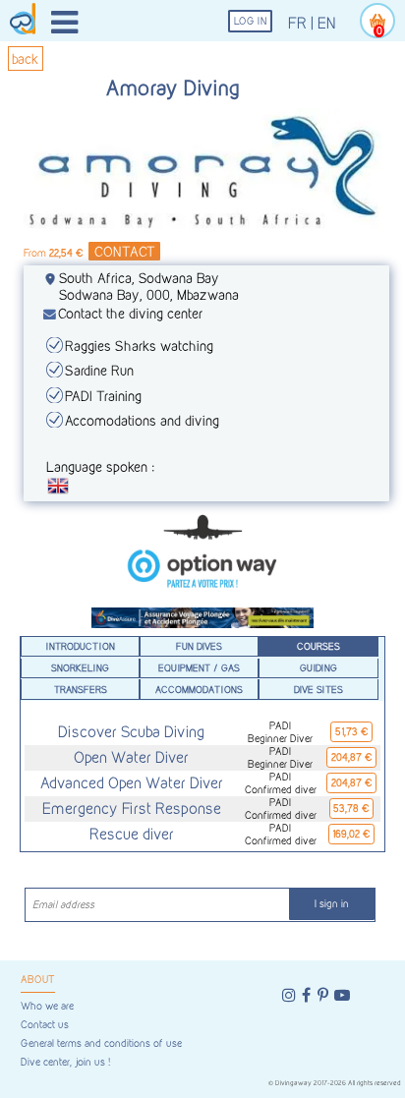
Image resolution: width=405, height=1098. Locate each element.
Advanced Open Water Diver (131, 783)
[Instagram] (289, 995)
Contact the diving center (130, 313)
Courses (318, 646)
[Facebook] (306, 995)
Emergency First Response (131, 808)
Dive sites (318, 689)
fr (297, 23)
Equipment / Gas (199, 667)
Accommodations (199, 689)
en (327, 23)
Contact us (45, 1024)
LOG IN (250, 21)
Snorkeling (80, 667)
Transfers (80, 689)
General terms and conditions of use (101, 1043)
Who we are (47, 1006)
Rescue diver (131, 834)
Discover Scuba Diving (131, 731)
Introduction (80, 646)
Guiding (318, 667)
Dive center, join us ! (65, 1062)
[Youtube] (342, 995)
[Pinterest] (323, 995)
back (25, 58)
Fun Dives (199, 646)
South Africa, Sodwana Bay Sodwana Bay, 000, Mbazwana (149, 286)
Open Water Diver (131, 757)
